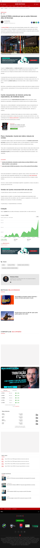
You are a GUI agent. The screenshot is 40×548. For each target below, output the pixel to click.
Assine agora (20, 520)
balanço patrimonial (14, 117)
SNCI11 (25, 6)
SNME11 (21, 6)
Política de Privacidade (7, 508)
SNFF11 (18, 6)
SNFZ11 (3, 6)
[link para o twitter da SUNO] (18, 532)
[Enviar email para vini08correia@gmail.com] (10, 282)
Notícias (2, 8)
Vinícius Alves (14, 277)
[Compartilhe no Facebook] (32, 22)
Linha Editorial (14, 508)
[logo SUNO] (19, 1)
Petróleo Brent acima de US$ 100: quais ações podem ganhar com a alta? (26, 313)
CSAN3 (3, 402)
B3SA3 (3, 395)
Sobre (2, 508)
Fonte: (16, 406)
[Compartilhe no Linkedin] (38, 22)
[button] (4, 4)
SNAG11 (7, 6)
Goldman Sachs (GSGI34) (23, 264)
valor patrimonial (33, 175)
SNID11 (14, 6)
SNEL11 (10, 6)
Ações (4, 13)
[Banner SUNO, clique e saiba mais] (20, 61)
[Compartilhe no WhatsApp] (36, 22)
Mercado (6, 8)
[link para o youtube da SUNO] (25, 532)
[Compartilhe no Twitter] (34, 22)
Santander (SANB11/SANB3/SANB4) (10, 268)
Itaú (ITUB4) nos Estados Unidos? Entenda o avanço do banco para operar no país (26, 297)
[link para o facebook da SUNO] (15, 532)
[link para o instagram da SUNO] (21, 532)
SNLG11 (29, 6)
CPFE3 (3, 400)
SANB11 (3, 397)
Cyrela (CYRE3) (11, 264)
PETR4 (3, 393)
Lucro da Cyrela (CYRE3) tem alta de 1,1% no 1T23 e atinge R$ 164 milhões (20, 166)
